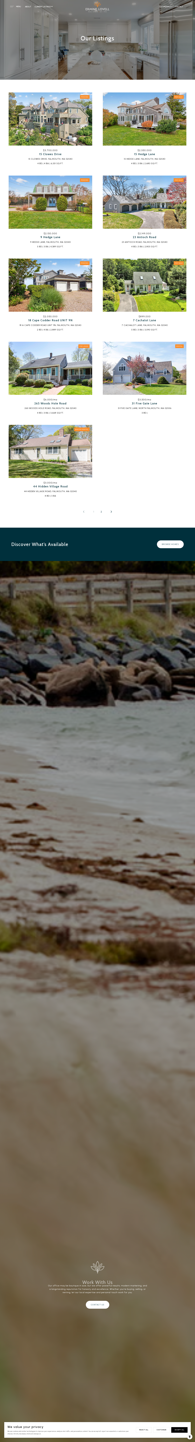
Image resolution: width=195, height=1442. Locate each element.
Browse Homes (170, 544)
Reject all (143, 1430)
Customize (161, 1430)
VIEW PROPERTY (50, 129)
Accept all (179, 1430)
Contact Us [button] (97, 1305)
